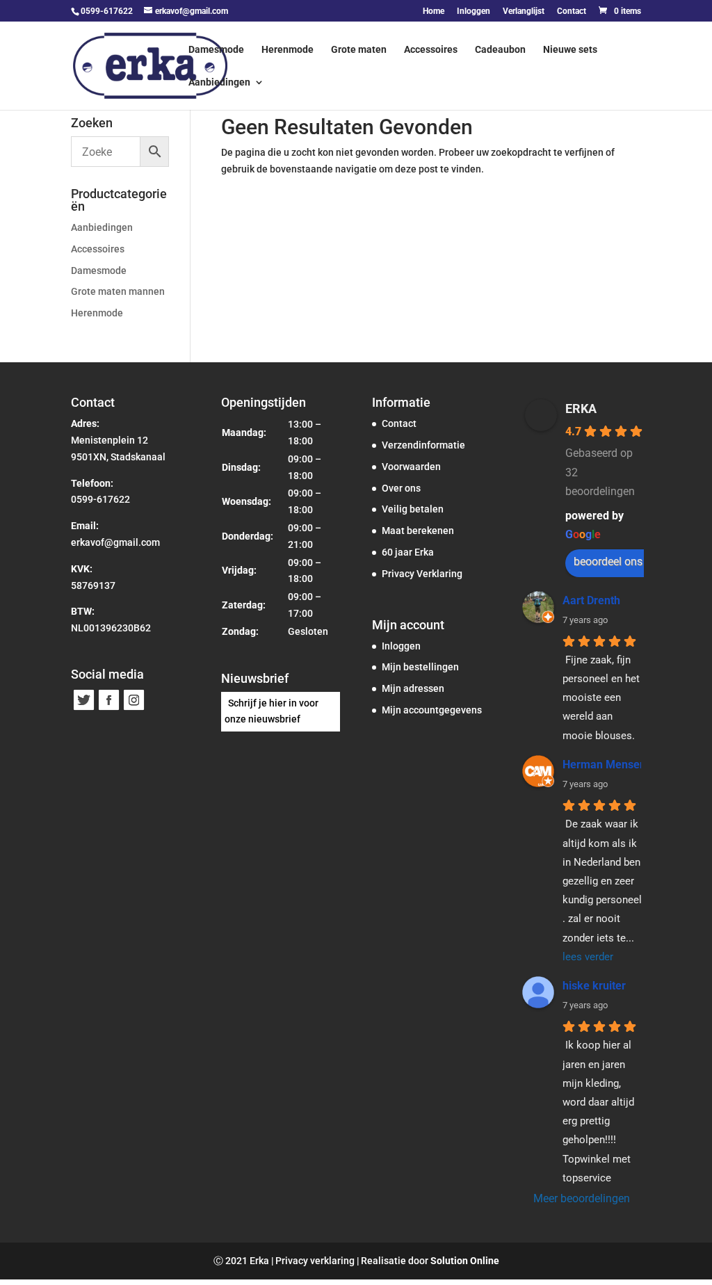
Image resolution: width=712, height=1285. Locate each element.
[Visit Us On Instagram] (133, 708)
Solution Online (464, 1260)
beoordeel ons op (616, 561)
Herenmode (287, 50)
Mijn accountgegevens (432, 710)
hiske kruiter (594, 985)
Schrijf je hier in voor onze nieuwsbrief (271, 711)
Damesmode (216, 50)
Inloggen (473, 11)
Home (433, 11)
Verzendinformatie (423, 445)
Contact (571, 11)
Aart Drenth (591, 600)
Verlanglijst (523, 11)
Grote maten (359, 50)
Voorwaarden (411, 466)
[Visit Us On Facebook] (108, 708)
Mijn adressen (413, 688)
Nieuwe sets (570, 50)
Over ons (401, 488)
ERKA (581, 408)
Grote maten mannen (118, 291)
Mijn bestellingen (420, 666)
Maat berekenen (418, 530)
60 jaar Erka (408, 552)
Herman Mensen (604, 764)
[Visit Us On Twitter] (83, 708)
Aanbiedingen (219, 82)
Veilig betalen (413, 509)
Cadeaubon (500, 50)
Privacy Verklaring (422, 573)
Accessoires (431, 50)
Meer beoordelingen (581, 1198)
